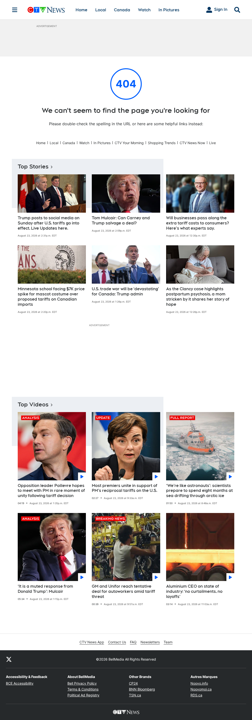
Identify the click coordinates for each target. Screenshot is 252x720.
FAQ (133, 642)
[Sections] (15, 10)
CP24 (133, 683)
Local (100, 10)
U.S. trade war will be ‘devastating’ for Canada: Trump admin (125, 291)
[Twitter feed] (9, 659)
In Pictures (168, 10)
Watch (144, 10)
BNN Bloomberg (142, 689)
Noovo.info (199, 683)
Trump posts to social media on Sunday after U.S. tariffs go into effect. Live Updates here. (48, 223)
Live (212, 143)
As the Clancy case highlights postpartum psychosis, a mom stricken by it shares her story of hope (197, 296)
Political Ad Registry (83, 695)
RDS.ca (196, 695)
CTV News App (91, 642)
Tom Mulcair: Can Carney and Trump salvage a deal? (121, 220)
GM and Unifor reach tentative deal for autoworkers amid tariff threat (123, 591)
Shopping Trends (161, 143)
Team (168, 642)
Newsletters (150, 642)
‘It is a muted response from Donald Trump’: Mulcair (45, 589)
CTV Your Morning (129, 143)
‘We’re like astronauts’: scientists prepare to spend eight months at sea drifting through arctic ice (199, 490)
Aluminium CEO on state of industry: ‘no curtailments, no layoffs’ (194, 591)
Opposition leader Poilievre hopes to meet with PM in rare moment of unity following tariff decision (51, 490)
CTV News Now (192, 143)
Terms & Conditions (82, 689)
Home (81, 10)
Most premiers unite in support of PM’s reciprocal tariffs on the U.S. (124, 488)
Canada (122, 10)
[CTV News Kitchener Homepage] (46, 10)
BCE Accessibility (19, 683)
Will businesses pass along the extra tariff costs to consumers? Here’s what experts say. (197, 223)
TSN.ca (135, 695)
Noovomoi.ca (201, 689)
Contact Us (117, 642)
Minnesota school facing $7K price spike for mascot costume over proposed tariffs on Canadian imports (51, 296)
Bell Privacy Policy (82, 683)
